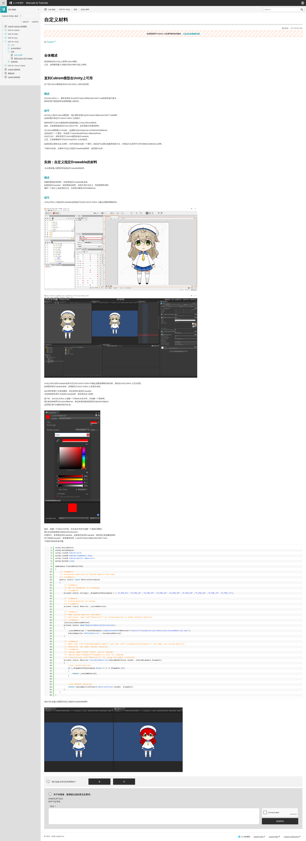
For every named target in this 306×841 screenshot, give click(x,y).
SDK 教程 (51, 9)
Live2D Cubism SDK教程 (17, 26)
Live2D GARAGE (14, 69)
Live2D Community (291, 837)
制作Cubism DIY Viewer (23, 58)
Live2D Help (273, 837)
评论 (53, 806)
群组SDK (11, 73)
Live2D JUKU (258, 837)
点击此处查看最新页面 (191, 34)
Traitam (50, 41)
